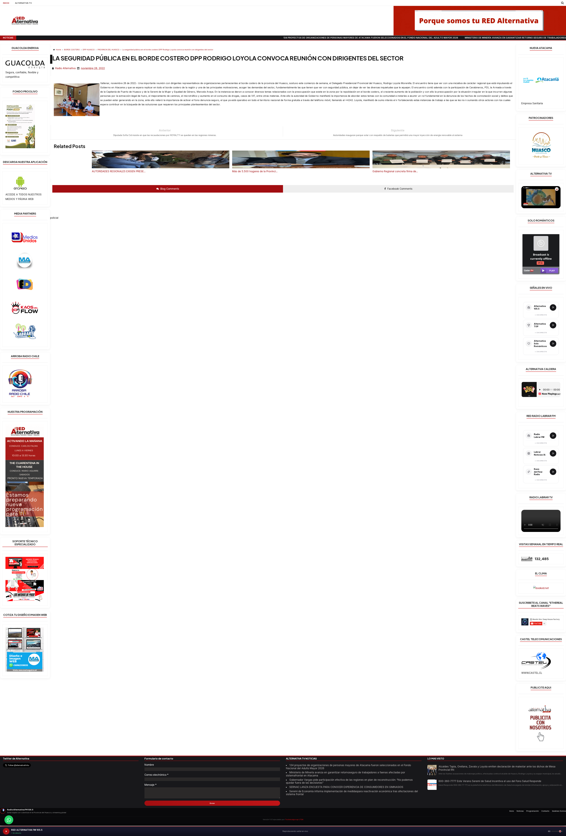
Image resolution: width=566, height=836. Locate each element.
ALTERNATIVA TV (23, 3)
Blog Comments (169, 188)
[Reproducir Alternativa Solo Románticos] (553, 343)
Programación (532, 811)
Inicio (511, 811)
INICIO (6, 3)
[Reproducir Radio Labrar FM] (553, 435)
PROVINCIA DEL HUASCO (109, 50)
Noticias (520, 811)
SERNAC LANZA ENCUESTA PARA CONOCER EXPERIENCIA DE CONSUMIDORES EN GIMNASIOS (346, 787)
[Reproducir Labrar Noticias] (553, 453)
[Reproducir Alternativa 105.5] (553, 307)
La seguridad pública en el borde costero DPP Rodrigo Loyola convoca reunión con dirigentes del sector (167, 50)
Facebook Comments (399, 188)
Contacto (545, 811)
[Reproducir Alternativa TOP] (553, 325)
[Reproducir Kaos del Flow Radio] (553, 472)
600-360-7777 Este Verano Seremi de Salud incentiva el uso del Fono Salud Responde (490, 781)
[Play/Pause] (6, 831)
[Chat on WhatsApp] (8, 819)
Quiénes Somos (559, 811)
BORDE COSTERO (72, 50)
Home (58, 50)
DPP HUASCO (89, 50)
